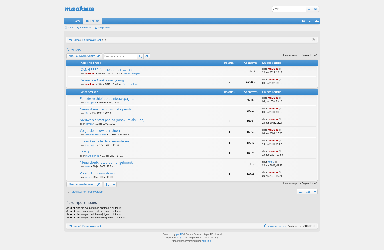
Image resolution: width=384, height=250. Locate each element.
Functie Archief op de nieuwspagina (107, 98)
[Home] (79, 9)
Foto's (84, 152)
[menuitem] (303, 21)
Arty (179, 237)
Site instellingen (131, 73)
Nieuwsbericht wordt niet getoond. (106, 162)
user (87, 166)
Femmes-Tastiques (95, 134)
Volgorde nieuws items (97, 173)
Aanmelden (86, 27)
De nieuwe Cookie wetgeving (102, 80)
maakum (90, 73)
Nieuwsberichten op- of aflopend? (105, 109)
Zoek (71, 27)
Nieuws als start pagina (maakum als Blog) (112, 120)
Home (77, 21)
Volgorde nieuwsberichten (100, 130)
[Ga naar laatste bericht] (279, 69)
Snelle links (68, 22)
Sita (87, 113)
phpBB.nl (206, 241)
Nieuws (73, 50)
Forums (94, 21)
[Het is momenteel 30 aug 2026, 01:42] (313, 40)
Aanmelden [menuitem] (310, 22)
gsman (89, 123)
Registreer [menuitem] (317, 22)
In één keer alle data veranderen (104, 141)
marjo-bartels (92, 155)
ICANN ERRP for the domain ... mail (106, 69)
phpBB (179, 234)
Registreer (104, 27)
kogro (271, 161)
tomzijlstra (90, 102)
